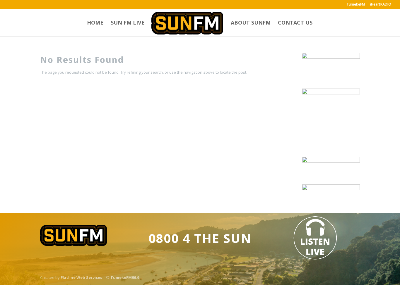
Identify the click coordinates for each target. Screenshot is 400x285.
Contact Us (295, 23)
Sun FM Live (128, 23)
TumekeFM (355, 5)
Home (95, 23)
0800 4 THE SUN (200, 238)
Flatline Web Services (81, 277)
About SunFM (251, 23)
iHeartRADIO (380, 5)
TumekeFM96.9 (124, 277)
